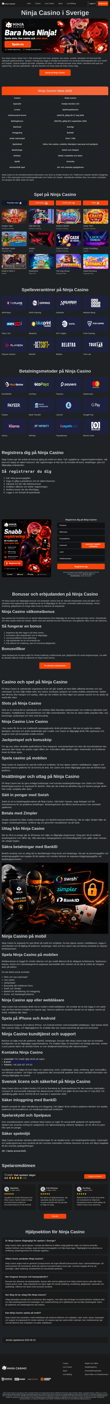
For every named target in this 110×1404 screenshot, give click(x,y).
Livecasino (39, 203)
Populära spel (12, 203)
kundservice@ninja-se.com (25, 1062)
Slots (94, 203)
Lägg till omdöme (95, 1176)
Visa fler (55, 1216)
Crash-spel (66, 203)
